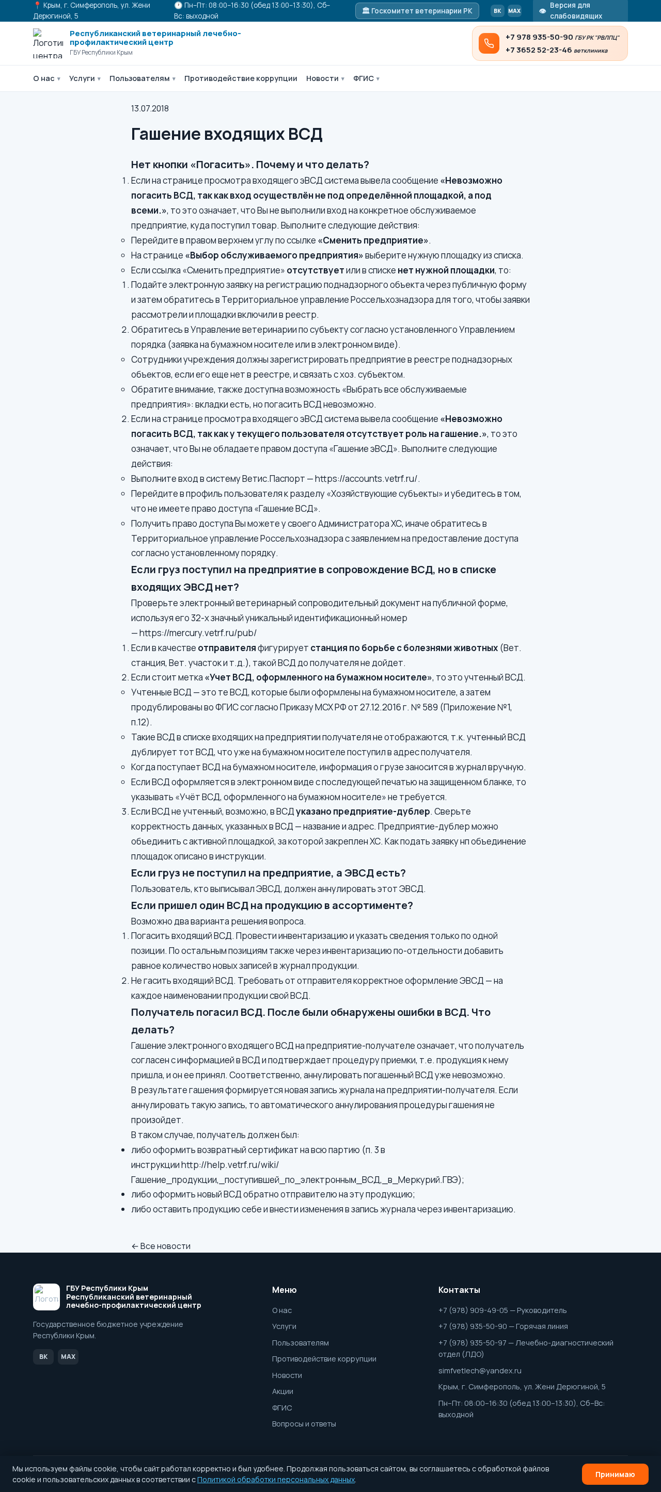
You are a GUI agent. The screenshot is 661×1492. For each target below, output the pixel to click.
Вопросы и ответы (304, 1424)
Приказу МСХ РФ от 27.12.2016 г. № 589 (359, 707)
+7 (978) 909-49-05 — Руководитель (502, 1310)
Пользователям (142, 78)
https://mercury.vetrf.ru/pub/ (198, 633)
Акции (282, 1391)
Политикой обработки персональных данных (276, 1479)
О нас (46, 78)
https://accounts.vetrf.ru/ (366, 478)
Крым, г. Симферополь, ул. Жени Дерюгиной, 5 (522, 1386)
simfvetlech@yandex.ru (480, 1370)
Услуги (85, 78)
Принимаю (615, 1474)
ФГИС (366, 78)
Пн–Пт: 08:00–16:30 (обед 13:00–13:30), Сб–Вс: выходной (521, 1408)
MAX (514, 10)
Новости (325, 78)
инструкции (239, 856)
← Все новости (161, 1246)
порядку (258, 553)
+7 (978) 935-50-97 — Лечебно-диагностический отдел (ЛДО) (525, 1348)
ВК (497, 10)
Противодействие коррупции (240, 78)
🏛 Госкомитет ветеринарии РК (417, 10)
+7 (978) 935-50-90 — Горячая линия (503, 1326)
